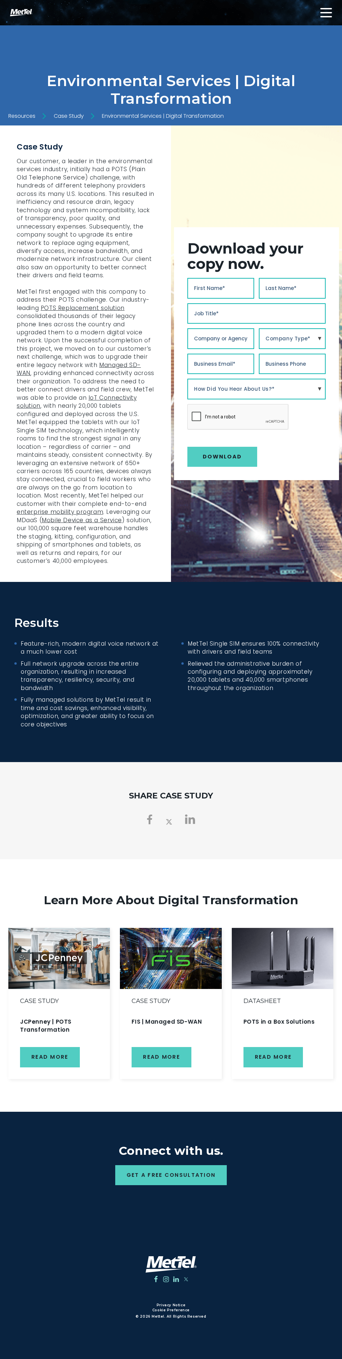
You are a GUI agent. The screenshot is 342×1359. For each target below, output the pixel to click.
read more (49, 1057)
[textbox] (292, 338)
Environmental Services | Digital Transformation (163, 116)
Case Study (69, 116)
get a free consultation (171, 1175)
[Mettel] (171, 1264)
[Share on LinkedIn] (190, 819)
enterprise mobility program (60, 512)
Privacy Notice (171, 1305)
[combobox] (292, 338)
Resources (21, 116)
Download (222, 456)
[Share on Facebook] (150, 819)
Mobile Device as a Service (82, 520)
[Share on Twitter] (169, 821)
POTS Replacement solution (83, 308)
